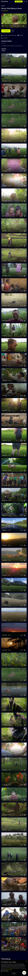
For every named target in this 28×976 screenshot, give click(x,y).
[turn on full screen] (20, 66)
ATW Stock (5, 10)
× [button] (26, 961)
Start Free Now (18, 1)
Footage (3, 5)
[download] (25, 66)
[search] (24, 1)
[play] (2, 26)
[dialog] (14, 968)
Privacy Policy (9, 968)
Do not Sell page (9, 969)
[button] (14, 971)
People (3, 50)
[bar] (26, 1)
